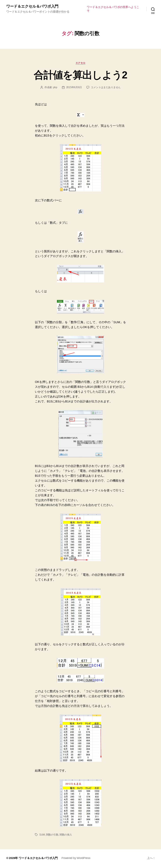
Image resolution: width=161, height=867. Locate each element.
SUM (42, 834)
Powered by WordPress (75, 858)
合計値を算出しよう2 (80, 75)
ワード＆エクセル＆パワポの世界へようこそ (113, 9)
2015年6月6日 (74, 87)
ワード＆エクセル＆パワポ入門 (32, 6)
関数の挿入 (66, 834)
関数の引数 (52, 834)
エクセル (80, 62)
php (55, 87)
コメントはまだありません (106, 87)
